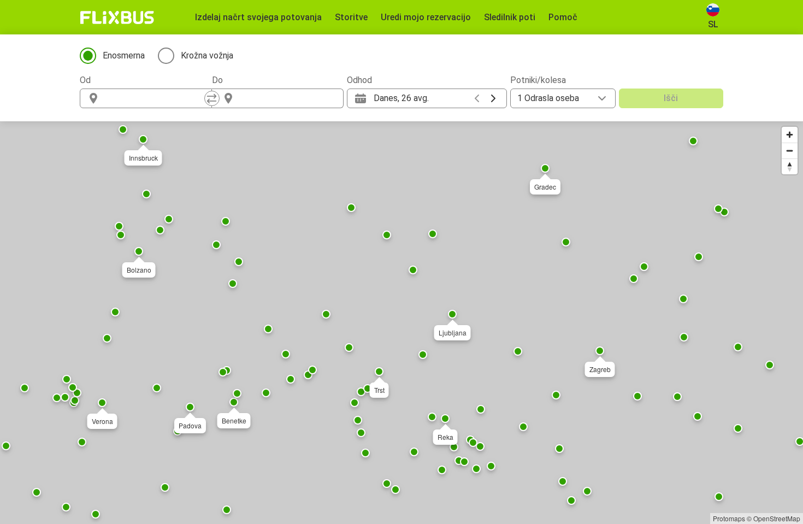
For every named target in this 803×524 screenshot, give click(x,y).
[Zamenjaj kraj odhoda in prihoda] (212, 98)
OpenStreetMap (776, 518)
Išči (671, 98)
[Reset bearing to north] (790, 166)
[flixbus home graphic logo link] (117, 17)
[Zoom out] (790, 150)
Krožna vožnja (207, 55)
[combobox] (156, 98)
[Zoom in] (790, 135)
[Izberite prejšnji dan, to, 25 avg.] (476, 98)
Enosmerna (124, 55)
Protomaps (729, 518)
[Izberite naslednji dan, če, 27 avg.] (493, 98)
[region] (401, 322)
